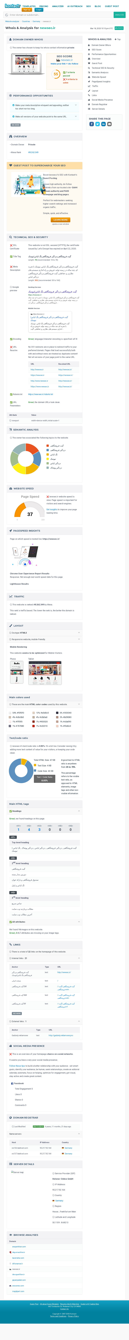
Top (119, 39)
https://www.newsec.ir (40, 387)
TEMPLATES (28, 6)
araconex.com (18, 1286)
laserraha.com (18, 1258)
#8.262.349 (33, 152)
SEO (88, 6)
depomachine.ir (18, 1252)
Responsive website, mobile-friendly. (27, 639)
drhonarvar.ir (17, 1264)
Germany (68, 1148)
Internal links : (18, 958)
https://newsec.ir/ (65, 375)
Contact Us (64, 1309)
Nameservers (15, 1134)
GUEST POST (112, 6)
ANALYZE (119, 15)
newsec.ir (67, 59)
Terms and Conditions (58, 1316)
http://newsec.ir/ (65, 370)
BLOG (98, 6)
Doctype (18, 633)
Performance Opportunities (104, 54)
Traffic (95, 86)
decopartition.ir (18, 1274)
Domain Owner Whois (101, 45)
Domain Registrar (99, 104)
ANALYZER (57, 6)
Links (94, 95)
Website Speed (99, 77)
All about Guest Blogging (49, 1304)
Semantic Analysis (100, 72)
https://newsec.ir (37, 375)
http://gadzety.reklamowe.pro (61, 1035)
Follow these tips (17, 1066)
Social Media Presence (102, 100)
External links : (17, 1021)
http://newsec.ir (37, 370)
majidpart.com (18, 1291)
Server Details (98, 109)
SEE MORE (15, 125)
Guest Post (97, 63)
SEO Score (96, 50)
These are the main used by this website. (38, 704)
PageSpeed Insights (101, 81)
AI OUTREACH (74, 6)
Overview (96, 59)
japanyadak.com (19, 1280)
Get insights (51, 509)
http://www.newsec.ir (39, 381)
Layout (95, 91)
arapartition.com (19, 1247)
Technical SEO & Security (103, 68)
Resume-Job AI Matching (69, 1304)
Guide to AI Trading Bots (90, 1304)
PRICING (43, 6)
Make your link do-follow (64, 63)
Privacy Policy (73, 1316)
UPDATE (120, 28)
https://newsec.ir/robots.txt (40, 394)
